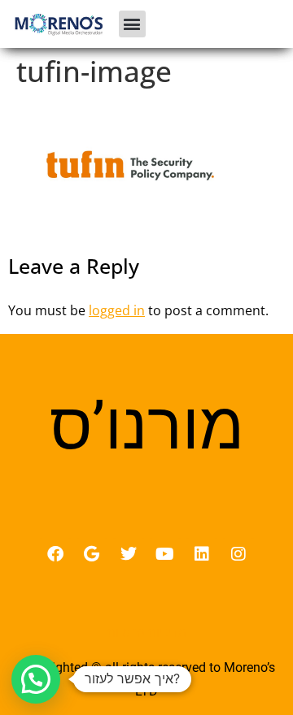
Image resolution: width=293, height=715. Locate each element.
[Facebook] (55, 554)
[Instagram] (238, 554)
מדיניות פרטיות (146, 632)
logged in (117, 310)
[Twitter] (128, 554)
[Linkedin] (202, 554)
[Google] (92, 554)
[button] (132, 24)
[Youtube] (165, 554)
